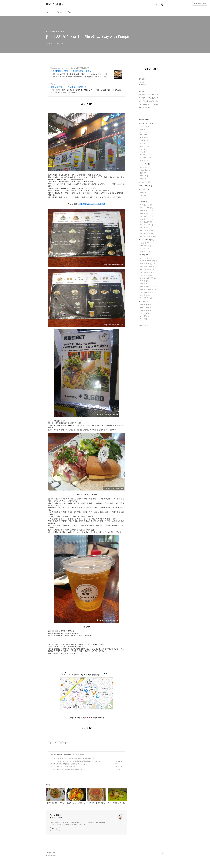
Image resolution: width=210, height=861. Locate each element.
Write (70, 12)
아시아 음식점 (145, 246)
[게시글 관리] (58, 743)
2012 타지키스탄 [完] (147, 264)
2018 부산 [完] (145, 310)
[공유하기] (55, 743)
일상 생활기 (144, 202)
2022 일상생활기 (146, 230)
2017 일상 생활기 (146, 216)
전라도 (143, 178)
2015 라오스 (144, 284)
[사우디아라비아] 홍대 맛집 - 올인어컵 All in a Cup (67, 764)
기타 (142, 155)
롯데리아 (144, 129)
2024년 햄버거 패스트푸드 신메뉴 (148, 101)
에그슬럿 (143, 152)
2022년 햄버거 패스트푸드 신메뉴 (148, 104)
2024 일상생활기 (145, 186)
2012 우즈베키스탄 (147, 269)
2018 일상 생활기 (146, 219)
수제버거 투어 (144, 164)
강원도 (143, 173)
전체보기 (144, 119)
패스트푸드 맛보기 (146, 123)
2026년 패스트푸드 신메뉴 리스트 (148, 95)
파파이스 (144, 160)
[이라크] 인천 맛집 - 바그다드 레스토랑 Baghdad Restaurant (71, 758)
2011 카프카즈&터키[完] (148, 261)
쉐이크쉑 (143, 143)
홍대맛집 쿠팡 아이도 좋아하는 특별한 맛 (68, 87)
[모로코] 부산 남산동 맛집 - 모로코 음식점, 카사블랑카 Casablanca (73, 761)
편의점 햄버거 (144, 189)
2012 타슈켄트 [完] (147, 272)
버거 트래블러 (55, 4)
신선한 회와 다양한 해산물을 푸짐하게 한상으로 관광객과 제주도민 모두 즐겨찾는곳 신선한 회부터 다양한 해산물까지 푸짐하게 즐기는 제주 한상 (78, 75)
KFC (143, 132)
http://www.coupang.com (59, 84)
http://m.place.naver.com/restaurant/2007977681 (68, 68)
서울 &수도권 (145, 167)
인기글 (147, 325)
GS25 (143, 192)
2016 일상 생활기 (146, 213)
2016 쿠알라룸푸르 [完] (148, 286)
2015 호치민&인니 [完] (148, 278)
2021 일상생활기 (146, 227)
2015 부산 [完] (145, 304)
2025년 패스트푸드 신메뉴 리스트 (148, 98)
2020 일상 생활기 (146, 225)
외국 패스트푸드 (146, 158)
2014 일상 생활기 (146, 208)
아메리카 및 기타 (146, 251)
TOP (162, 853)
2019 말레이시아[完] (147, 292)
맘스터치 (144, 138)
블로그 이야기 (145, 182)
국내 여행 (143, 301)
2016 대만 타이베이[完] (148, 289)
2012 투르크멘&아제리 (148, 266)
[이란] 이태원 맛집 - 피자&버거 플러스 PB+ (65, 769)
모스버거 (144, 140)
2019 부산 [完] (145, 313)
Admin (59, 12)
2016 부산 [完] (145, 307)
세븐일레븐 (144, 195)
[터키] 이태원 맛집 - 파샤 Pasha (61, 766)
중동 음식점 (67, 754)
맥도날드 (144, 126)
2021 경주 (144, 316)
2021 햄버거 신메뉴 (144, 107)
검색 (157, 4)
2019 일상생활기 (146, 222)
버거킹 (143, 135)
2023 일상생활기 (146, 233)
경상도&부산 (144, 176)
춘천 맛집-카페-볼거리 (148, 236)
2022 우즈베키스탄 (146, 298)
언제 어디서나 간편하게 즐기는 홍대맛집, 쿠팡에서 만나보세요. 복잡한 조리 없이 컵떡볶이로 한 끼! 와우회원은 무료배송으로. (86, 91)
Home (48, 12)
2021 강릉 (144, 319)
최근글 (141, 325)
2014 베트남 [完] (146, 275)
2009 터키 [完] (146, 258)
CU (142, 198)
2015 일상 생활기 (146, 210)
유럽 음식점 (144, 243)
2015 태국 (144, 281)
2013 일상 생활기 (146, 205)
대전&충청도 (145, 170)
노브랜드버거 (145, 146)
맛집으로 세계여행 (56, 754)
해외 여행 (143, 255)
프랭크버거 (144, 149)
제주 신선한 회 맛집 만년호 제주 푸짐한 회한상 (71, 71)
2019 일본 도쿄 (145, 295)
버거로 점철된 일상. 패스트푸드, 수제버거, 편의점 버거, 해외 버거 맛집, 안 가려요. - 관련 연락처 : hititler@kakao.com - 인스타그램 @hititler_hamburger (79, 823)
